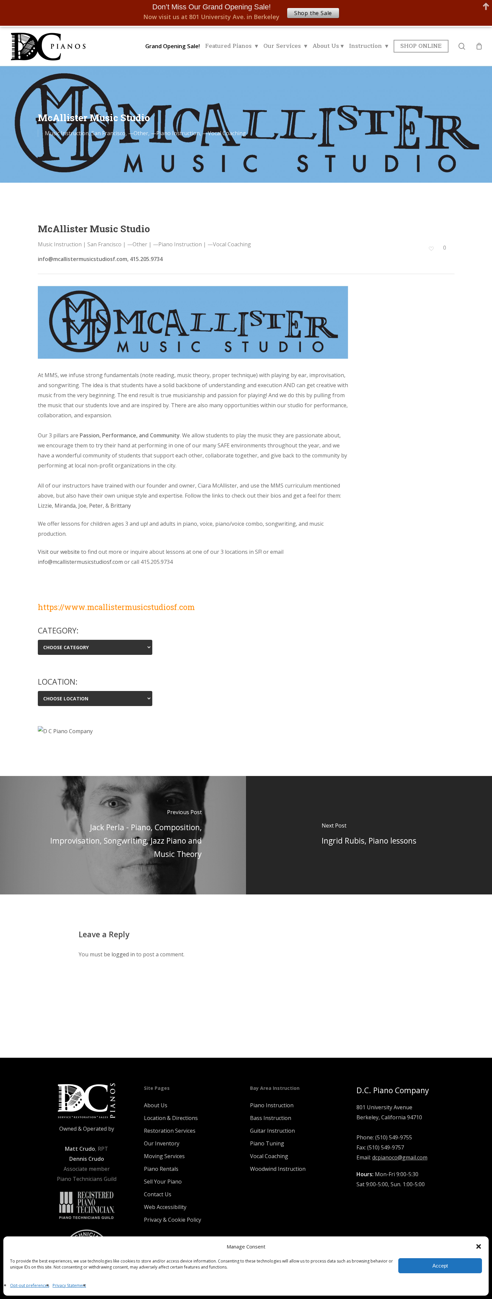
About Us (155, 1105)
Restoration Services (169, 1130)
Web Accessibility (165, 1207)
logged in (123, 954)
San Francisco (108, 133)
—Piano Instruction (175, 133)
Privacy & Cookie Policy (172, 1219)
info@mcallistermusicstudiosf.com (80, 562)
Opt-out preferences (29, 1285)
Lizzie (45, 505)
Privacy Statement (69, 1285)
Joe (81, 505)
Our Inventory (161, 1143)
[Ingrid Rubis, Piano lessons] (369, 835)
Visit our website (59, 551)
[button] (478, 1246)
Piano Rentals (161, 1169)
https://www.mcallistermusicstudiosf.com (116, 607)
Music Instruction (67, 133)
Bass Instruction (270, 1118)
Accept (440, 1266)
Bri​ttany (120, 505)
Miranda (64, 505)
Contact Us (157, 1194)
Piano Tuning (267, 1143)
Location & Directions (171, 1118)
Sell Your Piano (163, 1181)
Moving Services (164, 1156)
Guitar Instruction (272, 1130)
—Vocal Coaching (224, 133)
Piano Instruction (272, 1105)
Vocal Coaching (269, 1156)
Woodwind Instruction (278, 1169)
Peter (95, 505)
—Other (138, 133)
